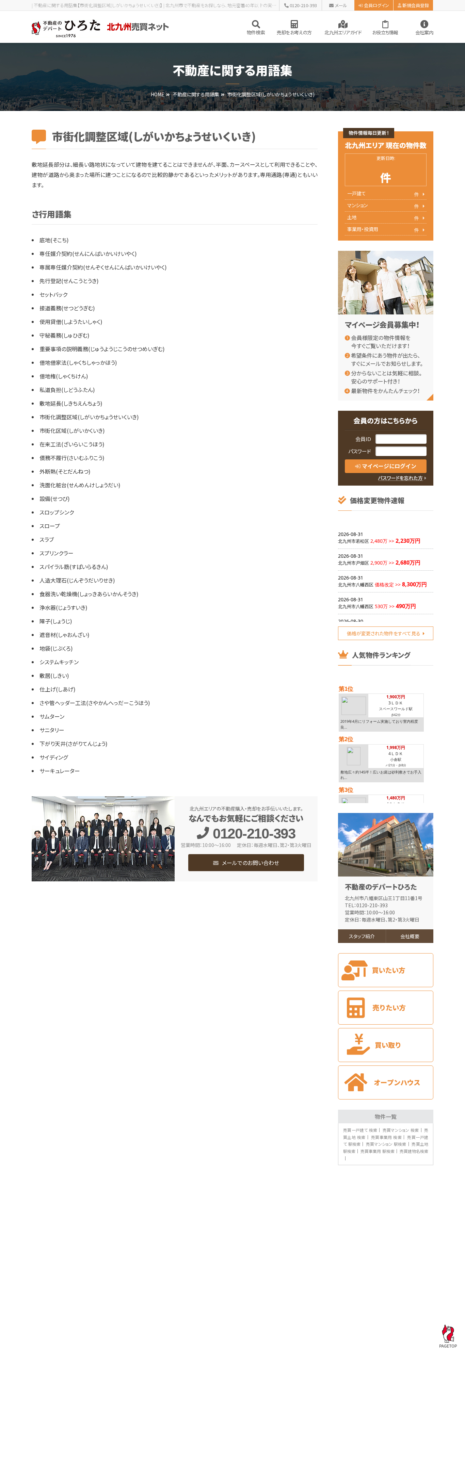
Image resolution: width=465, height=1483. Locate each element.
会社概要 (409, 936)
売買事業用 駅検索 (377, 1151)
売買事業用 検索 (386, 1137)
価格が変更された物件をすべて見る (383, 633)
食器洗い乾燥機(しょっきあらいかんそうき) (89, 594)
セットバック (53, 294)
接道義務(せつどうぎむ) (67, 308)
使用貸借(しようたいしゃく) (70, 321)
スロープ (49, 526)
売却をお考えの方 (294, 32)
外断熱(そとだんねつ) (65, 471)
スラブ (46, 539)
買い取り (385, 1045)
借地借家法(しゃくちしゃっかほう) (78, 362)
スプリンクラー (56, 553)
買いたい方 (385, 970)
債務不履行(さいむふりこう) (72, 458)
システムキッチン (59, 662)
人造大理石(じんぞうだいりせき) (77, 580)
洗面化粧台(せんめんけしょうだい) (80, 485)
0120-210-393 (303, 5)
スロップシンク (56, 512)
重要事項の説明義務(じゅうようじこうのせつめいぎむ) (102, 349)
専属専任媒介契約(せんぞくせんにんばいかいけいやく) (103, 267)
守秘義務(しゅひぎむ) (64, 335)
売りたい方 (385, 1007)
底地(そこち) (54, 240)
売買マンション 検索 (401, 1130)
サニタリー (51, 730)
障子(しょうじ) (55, 621)
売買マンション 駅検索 (386, 1144)
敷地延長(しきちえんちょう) (70, 403)
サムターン (51, 716)
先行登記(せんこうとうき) (69, 281)
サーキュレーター (59, 771)
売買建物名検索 (414, 1151)
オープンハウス (385, 1082)
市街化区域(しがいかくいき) (72, 430)
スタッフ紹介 (362, 936)
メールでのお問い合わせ (250, 863)
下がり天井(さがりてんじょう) (73, 743)
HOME (157, 94)
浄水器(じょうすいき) (63, 607)
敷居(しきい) (54, 675)
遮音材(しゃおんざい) (64, 635)
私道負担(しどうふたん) (67, 390)
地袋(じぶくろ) (56, 648)
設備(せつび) (54, 498)
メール (341, 5)
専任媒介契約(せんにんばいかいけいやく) (88, 253)
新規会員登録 (415, 5)
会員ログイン (376, 5)
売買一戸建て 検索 (360, 1130)
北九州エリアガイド (343, 32)
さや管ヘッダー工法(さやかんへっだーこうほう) (94, 703)
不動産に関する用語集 (196, 94)
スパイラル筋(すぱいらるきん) (73, 567)
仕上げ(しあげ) (57, 689)
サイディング (53, 757)
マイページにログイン (389, 466)
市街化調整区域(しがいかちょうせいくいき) (89, 417)
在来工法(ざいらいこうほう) (72, 444)
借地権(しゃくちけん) (63, 376)
